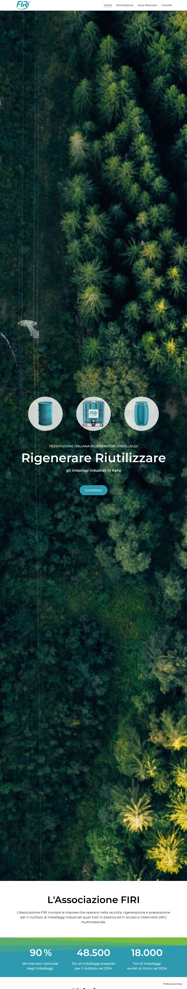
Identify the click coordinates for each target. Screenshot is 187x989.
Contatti (166, 5)
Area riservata (147, 5)
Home (108, 5)
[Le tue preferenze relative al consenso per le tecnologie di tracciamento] (173, 984)
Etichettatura (125, 5)
